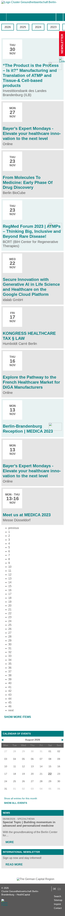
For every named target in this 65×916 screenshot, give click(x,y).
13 (9, 578)
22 (9, 613)
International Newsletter (21, 852)
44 (9, 698)
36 (9, 667)
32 (9, 652)
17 (9, 593)
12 (9, 574)
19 (9, 601)
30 (9, 644)
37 (9, 671)
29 (9, 640)
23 (9, 617)
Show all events (15, 803)
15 (9, 586)
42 (9, 690)
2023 (53, 27)
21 (9, 609)
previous (13, 527)
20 (9, 605)
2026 (8, 27)
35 (9, 663)
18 (9, 597)
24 (9, 621)
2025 (23, 27)
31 (9, 648)
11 (9, 570)
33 (9, 655)
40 (9, 683)
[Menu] (10, 17)
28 (9, 636)
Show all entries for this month (20, 798)
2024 (38, 27)
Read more (14, 864)
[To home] (29, 3)
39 (9, 679)
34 (9, 659)
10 (9, 566)
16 (9, 590)
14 (9, 582)
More (10, 842)
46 (9, 706)
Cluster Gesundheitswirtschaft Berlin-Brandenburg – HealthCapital (20, 893)
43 (9, 694)
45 (9, 702)
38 (9, 675)
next (11, 710)
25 (9, 624)
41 (9, 687)
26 (9, 628)
